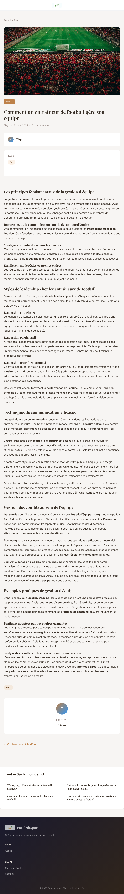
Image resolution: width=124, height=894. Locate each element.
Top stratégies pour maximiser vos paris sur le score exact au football (91, 797)
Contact (9, 873)
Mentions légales (14, 868)
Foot (16, 20)
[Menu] (68, 5)
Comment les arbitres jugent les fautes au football (30, 797)
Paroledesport (28, 827)
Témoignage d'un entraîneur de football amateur (29, 787)
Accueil (7, 20)
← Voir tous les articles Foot (20, 744)
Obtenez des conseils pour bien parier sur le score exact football (92, 787)
